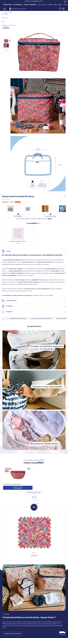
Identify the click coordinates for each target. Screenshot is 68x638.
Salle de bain (5, 17)
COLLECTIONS (41, 4)
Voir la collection (33, 492)
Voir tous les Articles (13, 633)
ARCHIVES (50, 4)
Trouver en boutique (50, 216)
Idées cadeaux (58, 4)
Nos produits (5, 14)
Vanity (3, 21)
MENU (4, 9)
